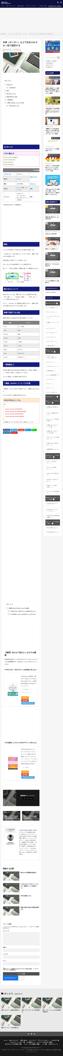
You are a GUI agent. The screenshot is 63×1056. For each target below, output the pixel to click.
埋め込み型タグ (52, 345)
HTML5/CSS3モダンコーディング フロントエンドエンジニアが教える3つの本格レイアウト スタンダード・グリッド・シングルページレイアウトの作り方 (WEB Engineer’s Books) (29, 756)
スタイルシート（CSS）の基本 (12, 885)
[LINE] (34, 430)
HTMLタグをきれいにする (52, 480)
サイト (4, 960)
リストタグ (51, 337)
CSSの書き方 (11, 87)
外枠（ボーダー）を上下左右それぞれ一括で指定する (41, 34)
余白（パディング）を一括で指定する (31, 1010)
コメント (6, 930)
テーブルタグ (56, 253)
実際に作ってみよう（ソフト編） (52, 425)
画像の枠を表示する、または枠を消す (52, 217)
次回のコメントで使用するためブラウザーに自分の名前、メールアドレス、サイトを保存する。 (21, 969)
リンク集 (44, 1044)
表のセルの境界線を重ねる (28, 872)
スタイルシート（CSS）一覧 (14, 34)
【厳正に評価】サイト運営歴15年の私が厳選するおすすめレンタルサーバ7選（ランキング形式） (52, 90)
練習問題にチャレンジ (53, 450)
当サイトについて (11, 6)
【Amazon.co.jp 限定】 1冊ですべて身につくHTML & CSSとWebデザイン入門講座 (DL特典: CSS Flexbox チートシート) (28, 681)
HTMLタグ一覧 (43, 6)
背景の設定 (51, 370)
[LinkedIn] (6, 432)
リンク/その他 (52, 392)
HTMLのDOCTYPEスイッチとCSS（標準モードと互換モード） (30, 886)
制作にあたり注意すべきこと (52, 444)
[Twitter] (14, 430)
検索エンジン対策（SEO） (51, 486)
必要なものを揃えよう (55, 77)
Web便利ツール (56, 138)
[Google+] (21, 430)
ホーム (3, 6)
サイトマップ (32, 1040)
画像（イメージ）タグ (55, 206)
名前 (5, 947)
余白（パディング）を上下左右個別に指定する (51, 1010)
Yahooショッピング (28, 703)
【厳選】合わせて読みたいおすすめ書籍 (18, 608)
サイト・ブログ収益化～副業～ (52, 522)
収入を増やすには (53, 532)
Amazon (25, 697)
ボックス (25, 34)
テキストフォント (53, 366)
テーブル (50, 379)
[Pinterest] (14, 432)
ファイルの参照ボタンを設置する (52, 281)
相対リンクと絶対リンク (51, 249)
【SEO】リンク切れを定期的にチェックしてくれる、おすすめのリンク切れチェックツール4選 (52, 168)
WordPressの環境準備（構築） (52, 516)
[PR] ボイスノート (53, 1044)
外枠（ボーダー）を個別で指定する (10, 1010)
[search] (58, 57)
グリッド (50, 388)
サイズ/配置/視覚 (52, 375)
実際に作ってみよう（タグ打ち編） (52, 432)
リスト (50, 383)
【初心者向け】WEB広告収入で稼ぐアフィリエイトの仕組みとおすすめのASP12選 (52, 111)
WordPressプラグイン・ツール (54, 155)
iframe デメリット (49, 65)
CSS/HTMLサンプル (12, 105)
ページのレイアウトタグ (52, 317)
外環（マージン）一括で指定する (9, 1027)
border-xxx (8, 84)
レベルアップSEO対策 (53, 492)
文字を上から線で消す (51, 233)
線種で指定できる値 (11, 96)
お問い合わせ (20, 6)
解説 (7, 90)
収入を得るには (56, 97)
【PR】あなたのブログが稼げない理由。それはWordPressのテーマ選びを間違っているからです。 (52, 191)
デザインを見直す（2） (51, 468)
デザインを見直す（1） (51, 462)
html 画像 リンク (49, 67)
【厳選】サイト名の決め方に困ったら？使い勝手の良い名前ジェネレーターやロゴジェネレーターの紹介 (52, 131)
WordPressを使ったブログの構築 (52, 498)
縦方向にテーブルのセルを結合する (52, 264)
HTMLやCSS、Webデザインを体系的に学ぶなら (22, 611)
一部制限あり (9, 99)
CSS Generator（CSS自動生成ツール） (52, 149)
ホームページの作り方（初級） (52, 401)
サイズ (18, 187)
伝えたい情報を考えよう (54, 117)
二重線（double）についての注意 (14, 102)
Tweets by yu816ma (50, 292)
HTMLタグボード (36, 1047)
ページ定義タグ (52, 307)
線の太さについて (10, 93)
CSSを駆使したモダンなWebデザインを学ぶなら (22, 614)
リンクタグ (51, 328)
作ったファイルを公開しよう (52, 438)
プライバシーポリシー (31, 6)
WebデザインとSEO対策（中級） (52, 456)
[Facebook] (6, 430)
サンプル (31, 422)
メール (5, 954)
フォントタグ (56, 223)
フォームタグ (56, 270)
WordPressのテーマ (52, 504)
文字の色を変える (49, 63)
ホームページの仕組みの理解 (54, 239)
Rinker (27, 689)
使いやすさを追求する (53, 474)
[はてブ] (28, 430)
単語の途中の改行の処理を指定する (30, 908)
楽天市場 (25, 700)
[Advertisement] (31, 20)
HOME (4, 34)
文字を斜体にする (26, 895)
